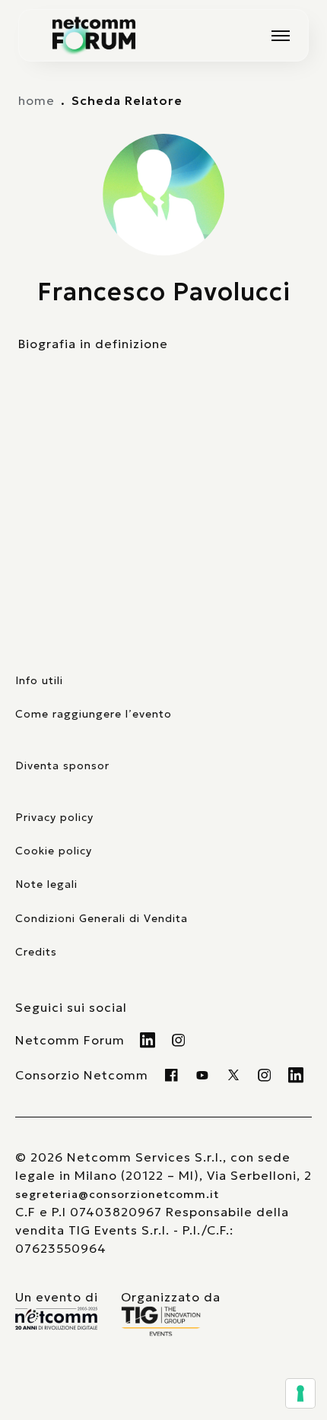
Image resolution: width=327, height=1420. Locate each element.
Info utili (39, 680)
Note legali (46, 884)
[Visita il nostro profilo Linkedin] (148, 1040)
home (36, 100)
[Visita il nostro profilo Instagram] (179, 1040)
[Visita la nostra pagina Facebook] (171, 1074)
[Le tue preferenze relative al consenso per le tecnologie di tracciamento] (300, 1393)
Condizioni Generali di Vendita (101, 918)
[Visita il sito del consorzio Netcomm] (56, 1318)
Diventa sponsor (62, 765)
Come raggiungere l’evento (93, 714)
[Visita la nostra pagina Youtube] (203, 1074)
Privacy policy (54, 817)
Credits (36, 952)
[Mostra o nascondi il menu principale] (280, 36)
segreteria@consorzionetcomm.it (117, 1194)
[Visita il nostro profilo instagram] (265, 1074)
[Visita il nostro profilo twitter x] (234, 1074)
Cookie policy (53, 850)
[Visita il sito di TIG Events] (171, 1321)
